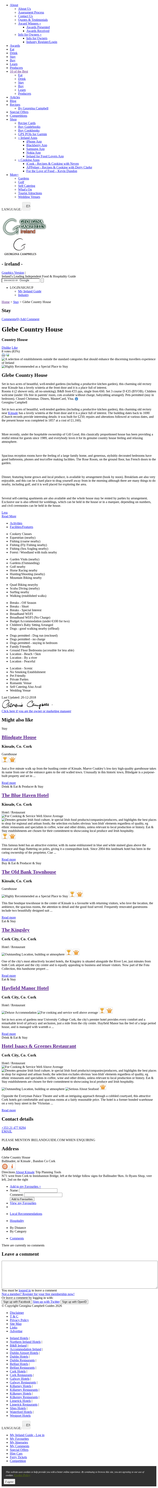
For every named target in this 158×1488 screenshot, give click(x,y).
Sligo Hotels (18, 1408)
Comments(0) (10, 319)
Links (13, 1327)
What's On (25, 189)
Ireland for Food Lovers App (45, 156)
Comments (17, 1238)
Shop (13, 119)
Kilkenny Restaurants (24, 1397)
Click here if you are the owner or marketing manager (36, 711)
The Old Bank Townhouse (29, 872)
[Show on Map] (5, 1168)
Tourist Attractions (30, 193)
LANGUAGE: (11, 209)
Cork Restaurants (21, 1375)
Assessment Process (31, 12)
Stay (13, 56)
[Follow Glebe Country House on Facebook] (4, 1137)
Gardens (23, 178)
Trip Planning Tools (48, 1172)
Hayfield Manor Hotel (25, 988)
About (14, 5)
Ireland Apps (27, 138)
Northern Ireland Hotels (25, 1342)
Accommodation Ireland (25, 1349)
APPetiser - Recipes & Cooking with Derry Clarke (59, 167)
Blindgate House (19, 737)
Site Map (16, 1324)
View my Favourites (23, 1203)
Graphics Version (13, 272)
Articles (15, 97)
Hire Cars (16, 1453)
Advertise (16, 1331)
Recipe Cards (27, 123)
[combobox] (26, 206)
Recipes (15, 104)
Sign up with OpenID (74, 1301)
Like (15, 347)
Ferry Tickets (18, 1457)
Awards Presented (38, 27)
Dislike (6, 347)
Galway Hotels (19, 1378)
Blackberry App (36, 145)
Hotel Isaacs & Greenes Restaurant (39, 1046)
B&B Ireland (18, 1345)
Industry (23, 295)
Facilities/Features (21, 527)
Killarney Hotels (20, 1386)
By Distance (18, 1227)
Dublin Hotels (19, 1356)
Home (6, 302)
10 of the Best (19, 71)
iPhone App (34, 141)
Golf (21, 182)
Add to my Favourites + (25, 1186)
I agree (9, 1481)
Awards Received (37, 31)
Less (5, 512)
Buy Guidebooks (29, 126)
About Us (24, 8)
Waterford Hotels (21, 1412)
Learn (13, 64)
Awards (15, 45)
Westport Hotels (20, 1415)
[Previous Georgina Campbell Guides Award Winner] (5, 759)
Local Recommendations (26, 1213)
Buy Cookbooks (29, 130)
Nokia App (33, 152)
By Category (18, 1231)
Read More (9, 516)
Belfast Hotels (19, 1364)
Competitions (18, 115)
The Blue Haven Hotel (25, 795)
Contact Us (25, 16)
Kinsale (13, 413)
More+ (14, 174)
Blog (13, 101)
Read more (9, 783)
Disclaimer (17, 1312)
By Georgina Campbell (33, 108)
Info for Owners (30, 34)
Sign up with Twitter (46, 1301)
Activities (16, 523)
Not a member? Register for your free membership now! (38, 1294)
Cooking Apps (29, 160)
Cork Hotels (18, 1371)
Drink (13, 53)
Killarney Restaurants (24, 1389)
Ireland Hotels (19, 1338)
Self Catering (26, 185)
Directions (8, 1172)
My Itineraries (19, 1442)
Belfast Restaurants (22, 1367)
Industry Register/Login (41, 42)
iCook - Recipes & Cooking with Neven (52, 163)
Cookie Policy (22, 1475)
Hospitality (17, 1220)
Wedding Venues (29, 197)
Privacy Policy (19, 1320)
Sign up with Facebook (16, 1301)
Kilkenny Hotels (20, 1393)
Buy (12, 60)
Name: (14, 1190)
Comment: (16, 1194)
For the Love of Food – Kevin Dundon (51, 171)
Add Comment (29, 319)
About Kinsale (25, 1172)
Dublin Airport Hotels (24, 1353)
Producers (16, 67)
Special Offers (19, 112)
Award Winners (29, 23)
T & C (14, 1316)
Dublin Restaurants (22, 1360)
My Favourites (19, 1438)
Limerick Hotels (20, 1401)
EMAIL (7, 1131)
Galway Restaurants (23, 1382)
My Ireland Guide (29, 291)
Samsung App (35, 149)
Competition (18, 1461)
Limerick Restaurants (23, 1404)
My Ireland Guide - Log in (27, 1435)
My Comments (19, 1446)
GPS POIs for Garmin (32, 134)
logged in (25, 1290)
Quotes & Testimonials (33, 20)
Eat (12, 49)
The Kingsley (16, 930)
